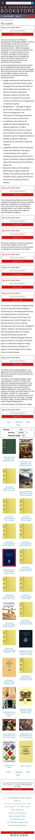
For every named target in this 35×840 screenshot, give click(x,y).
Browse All (9, 20)
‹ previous (18, 422)
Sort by (11, 432)
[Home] (17, 12)
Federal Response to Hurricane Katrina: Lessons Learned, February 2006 (9, 571)
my (7, 16)
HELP (18, 16)
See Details (17, 789)
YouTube (20, 835)
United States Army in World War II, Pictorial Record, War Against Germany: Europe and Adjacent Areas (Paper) (25, 493)
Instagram (18, 835)
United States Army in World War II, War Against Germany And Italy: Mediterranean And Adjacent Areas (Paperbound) (25, 463)
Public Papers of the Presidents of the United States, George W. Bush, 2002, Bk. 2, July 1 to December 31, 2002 (9, 459)
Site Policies (17, 810)
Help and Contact (17, 813)
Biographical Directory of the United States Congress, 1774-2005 (25, 652)
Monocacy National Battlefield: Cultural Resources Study (26, 710)
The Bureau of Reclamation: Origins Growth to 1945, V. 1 (9, 624)
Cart (31, 16)
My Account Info (17, 816)
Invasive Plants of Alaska (9, 766)
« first (8, 422)
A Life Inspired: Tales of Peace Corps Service (9, 714)
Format (6, 429)
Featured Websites (17, 825)
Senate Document (25, 766)
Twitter (15, 835)
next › (28, 422)
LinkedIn (26, 835)
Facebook (12, 835)
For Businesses (17, 819)
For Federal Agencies (17, 822)
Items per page (14, 435)
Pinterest (23, 835)
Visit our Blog (17, 832)
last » (18, 425)
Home (3, 20)
